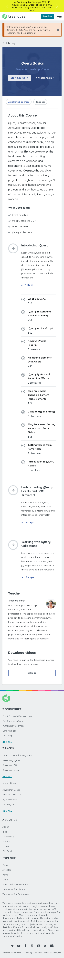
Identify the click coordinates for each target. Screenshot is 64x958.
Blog (4, 831)
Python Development (13, 725)
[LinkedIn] (32, 945)
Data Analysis (9, 730)
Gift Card (7, 851)
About (5, 826)
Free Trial (47, 16)
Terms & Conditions (12, 952)
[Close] (56, 30)
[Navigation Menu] (59, 16)
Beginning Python (11, 760)
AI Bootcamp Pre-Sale (25, 2)
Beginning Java (10, 770)
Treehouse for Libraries (14, 889)
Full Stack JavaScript (12, 721)
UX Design (7, 735)
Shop (5, 879)
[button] (7, 6)
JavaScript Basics (11, 789)
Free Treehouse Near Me (15, 884)
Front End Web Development (17, 716)
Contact (6, 846)
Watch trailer (45, 77)
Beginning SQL (10, 765)
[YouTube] (19, 945)
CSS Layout (8, 804)
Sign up (32, 672)
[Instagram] (38, 945)
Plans (5, 865)
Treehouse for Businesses (15, 894)
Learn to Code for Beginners (17, 755)
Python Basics (9, 799)
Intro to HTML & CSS (12, 794)
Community (8, 836)
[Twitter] (12, 945)
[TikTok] (45, 945)
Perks (5, 874)
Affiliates (6, 870)
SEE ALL (7, 742)
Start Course (18, 77)
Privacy (28, 952)
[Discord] (51, 945)
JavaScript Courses (18, 102)
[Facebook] (25, 945)
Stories (6, 841)
